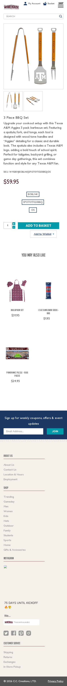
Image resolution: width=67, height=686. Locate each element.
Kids (6, 516)
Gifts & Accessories (15, 549)
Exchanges (9, 661)
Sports (7, 540)
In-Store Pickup (12, 666)
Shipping (8, 652)
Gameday (9, 501)
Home (7, 545)
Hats (6, 520)
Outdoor (9, 525)
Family (7, 530)
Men (6, 506)
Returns (8, 657)
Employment (10, 479)
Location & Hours (14, 474)
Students (8, 535)
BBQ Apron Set (17, 310)
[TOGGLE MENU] (60, 7)
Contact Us (10, 469)
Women (8, 511)
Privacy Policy (55, 681)
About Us (9, 464)
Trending (9, 496)
